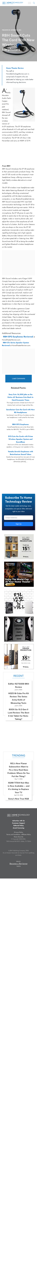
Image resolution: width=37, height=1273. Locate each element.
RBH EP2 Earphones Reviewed (18, 336)
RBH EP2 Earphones (20, 424)
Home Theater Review (15, 68)
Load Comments (18, 379)
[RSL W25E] (19, 613)
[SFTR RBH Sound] (19, 641)
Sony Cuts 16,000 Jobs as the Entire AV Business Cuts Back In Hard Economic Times (20, 397)
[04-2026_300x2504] (19, 668)
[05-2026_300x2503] (19, 558)
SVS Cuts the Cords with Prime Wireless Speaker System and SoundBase (20, 439)
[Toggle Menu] (29, 3)
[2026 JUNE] (19, 586)
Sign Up (18, 524)
